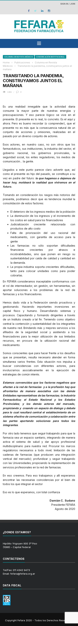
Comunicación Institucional (50, 57)
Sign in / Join (67, 3)
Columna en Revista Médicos (18, 57)
